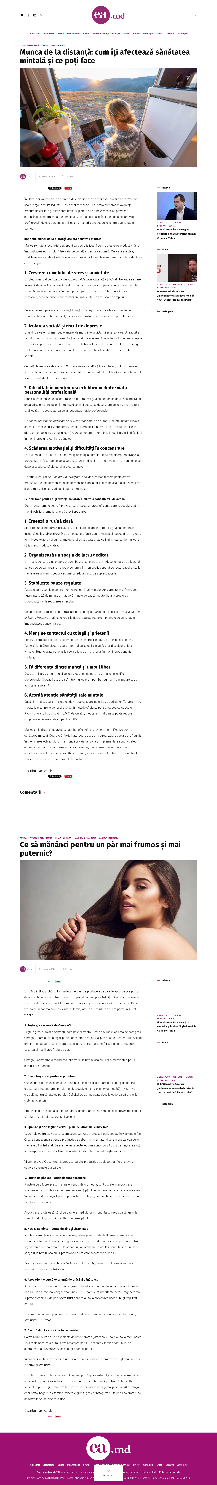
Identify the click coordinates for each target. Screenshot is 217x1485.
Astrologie (182, 33)
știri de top (163, 288)
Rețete (136, 33)
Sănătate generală (108, 838)
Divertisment (73, 33)
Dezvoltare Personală (54, 46)
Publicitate (35, 33)
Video (159, 33)
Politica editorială (169, 1472)
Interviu (161, 226)
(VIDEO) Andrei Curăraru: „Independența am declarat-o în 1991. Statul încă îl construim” (175, 295)
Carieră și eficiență (29, 46)
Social (61, 33)
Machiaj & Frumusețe (85, 838)
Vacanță (170, 33)
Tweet (50, 981)
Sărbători (178, 285)
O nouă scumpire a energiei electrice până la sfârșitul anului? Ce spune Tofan (176, 233)
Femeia (23, 838)
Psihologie (148, 33)
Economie (177, 223)
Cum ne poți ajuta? (47, 1472)
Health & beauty (101, 33)
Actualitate (49, 33)
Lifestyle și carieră (121, 33)
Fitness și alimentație (41, 838)
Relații (86, 33)
